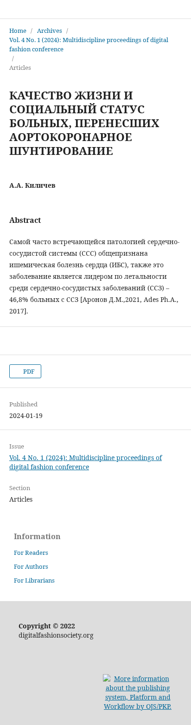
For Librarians (34, 580)
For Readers (31, 552)
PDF (28, 371)
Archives (49, 30)
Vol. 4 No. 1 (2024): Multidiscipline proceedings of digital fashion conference (88, 44)
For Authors (31, 566)
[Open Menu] (9, 9)
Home (17, 30)
